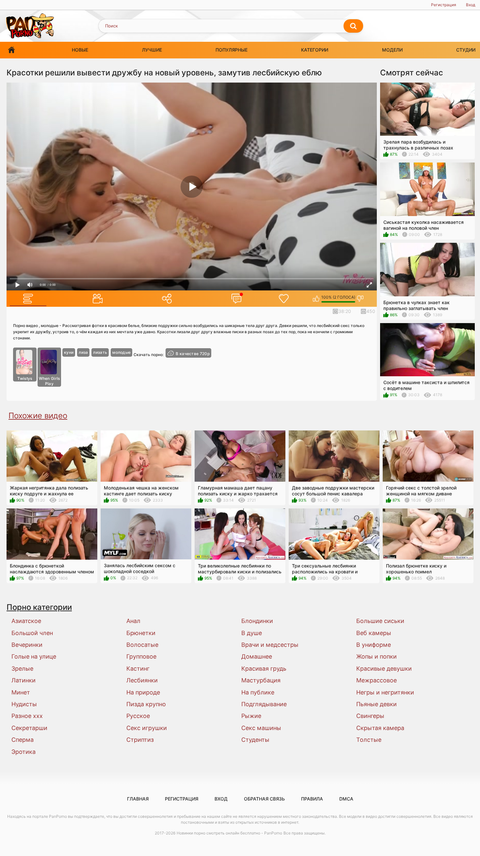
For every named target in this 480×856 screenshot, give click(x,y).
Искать (353, 26)
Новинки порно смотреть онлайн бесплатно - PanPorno (229, 833)
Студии (465, 50)
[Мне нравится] (316, 298)
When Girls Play (49, 381)
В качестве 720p (193, 353)
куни (68, 352)
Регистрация (443, 4)
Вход (470, 4)
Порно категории (39, 607)
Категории (314, 50)
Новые (80, 50)
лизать (100, 352)
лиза (83, 352)
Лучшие (152, 50)
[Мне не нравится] (360, 298)
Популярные (232, 50)
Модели (392, 50)
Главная (11, 50)
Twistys (24, 378)
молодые (121, 352)
